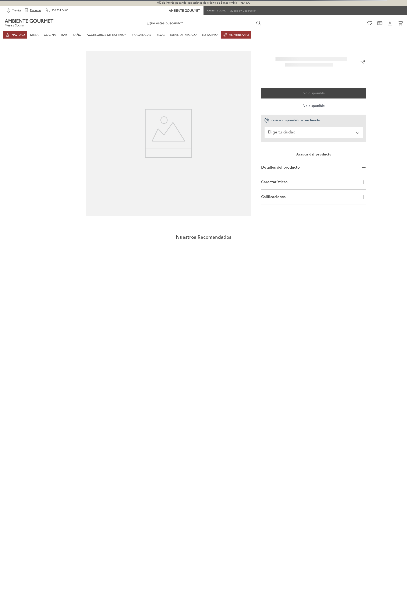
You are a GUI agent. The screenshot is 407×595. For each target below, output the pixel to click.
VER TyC (245, 3)
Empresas (35, 10)
